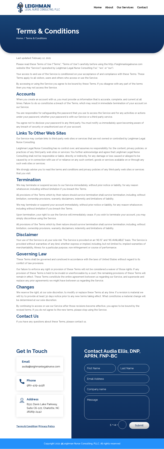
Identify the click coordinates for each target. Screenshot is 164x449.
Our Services (125, 7)
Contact (142, 7)
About (109, 7)
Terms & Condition (26, 426)
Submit (139, 425)
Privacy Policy (47, 426)
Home (98, 7)
